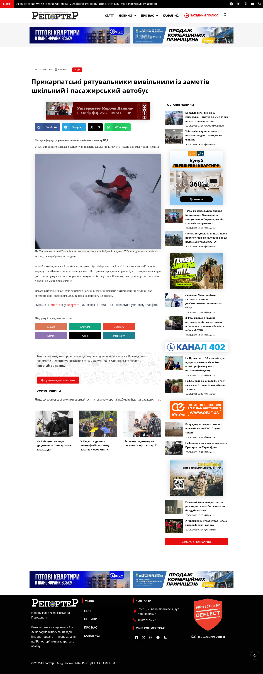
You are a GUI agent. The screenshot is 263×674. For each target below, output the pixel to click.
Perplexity (119, 335)
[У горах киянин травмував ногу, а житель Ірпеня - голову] (174, 526)
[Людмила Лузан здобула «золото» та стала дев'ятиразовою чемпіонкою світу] (174, 300)
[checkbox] (254, 655)
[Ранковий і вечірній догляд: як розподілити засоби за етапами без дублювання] (174, 507)
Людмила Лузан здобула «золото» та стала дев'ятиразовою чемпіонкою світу (203, 301)
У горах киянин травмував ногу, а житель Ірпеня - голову (206, 522)
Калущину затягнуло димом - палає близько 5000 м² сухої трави (203, 428)
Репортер (55, 305)
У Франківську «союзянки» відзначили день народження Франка (203, 135)
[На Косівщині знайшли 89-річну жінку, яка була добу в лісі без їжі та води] (174, 386)
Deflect (220, 636)
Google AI (119, 326)
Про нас (147, 16)
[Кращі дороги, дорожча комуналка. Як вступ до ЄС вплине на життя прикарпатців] (174, 118)
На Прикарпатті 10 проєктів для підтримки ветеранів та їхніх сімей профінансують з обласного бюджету (205, 364)
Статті (110, 16)
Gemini (51, 335)
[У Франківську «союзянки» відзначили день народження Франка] (174, 136)
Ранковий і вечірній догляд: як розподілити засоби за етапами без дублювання (205, 506)
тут (158, 399)
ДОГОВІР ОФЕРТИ (102, 663)
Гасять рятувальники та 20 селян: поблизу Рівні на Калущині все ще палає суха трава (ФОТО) (206, 237)
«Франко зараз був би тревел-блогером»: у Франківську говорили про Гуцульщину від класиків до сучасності (204, 217)
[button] (47, 127)
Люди (77, 69)
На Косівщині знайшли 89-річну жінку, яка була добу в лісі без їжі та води (205, 385)
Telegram (73, 305)
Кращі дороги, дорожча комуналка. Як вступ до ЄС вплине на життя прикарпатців (206, 116)
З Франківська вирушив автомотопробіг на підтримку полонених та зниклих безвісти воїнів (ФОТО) (204, 324)
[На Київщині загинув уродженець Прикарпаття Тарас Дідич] (174, 448)
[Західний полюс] (186, 15)
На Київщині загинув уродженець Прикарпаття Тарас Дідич (206, 444)
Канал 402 (171, 16)
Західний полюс (204, 15)
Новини (125, 16)
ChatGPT (85, 326)
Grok (85, 335)
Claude (51, 326)
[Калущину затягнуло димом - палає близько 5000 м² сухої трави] (174, 429)
